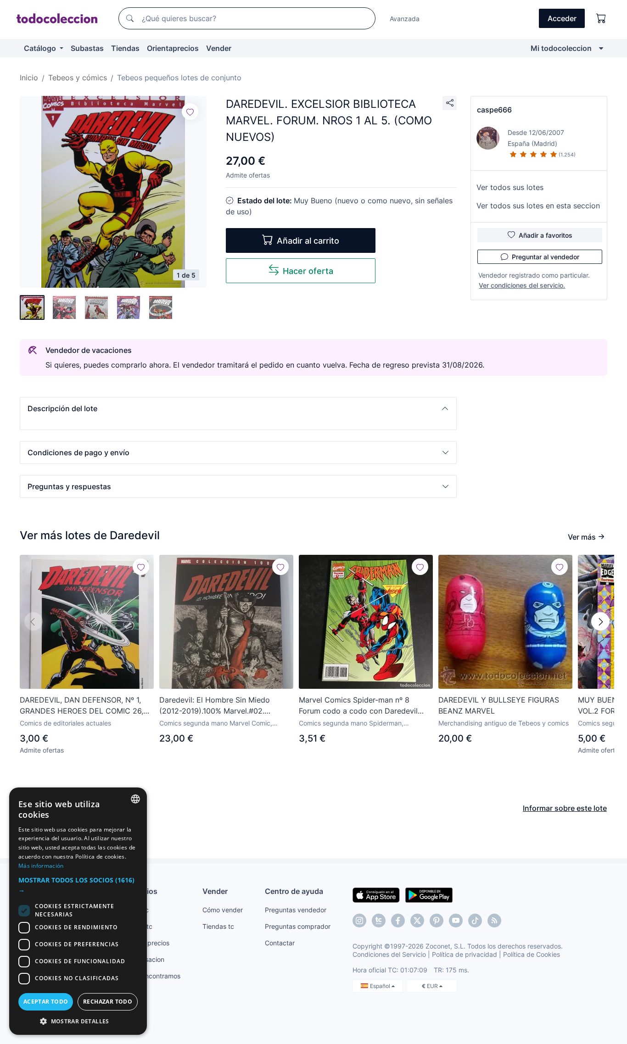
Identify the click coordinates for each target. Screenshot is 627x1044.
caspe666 (494, 109)
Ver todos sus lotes (509, 187)
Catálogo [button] (41, 48)
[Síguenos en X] (417, 920)
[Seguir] (190, 111)
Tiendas (125, 48)
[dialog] (78, 911)
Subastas (87, 48)
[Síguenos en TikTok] (475, 920)
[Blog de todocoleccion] (494, 920)
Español (381, 986)
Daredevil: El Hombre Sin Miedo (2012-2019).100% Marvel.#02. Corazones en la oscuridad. (214, 705)
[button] (238, 408)
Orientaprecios (173, 48)
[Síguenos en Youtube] (456, 920)
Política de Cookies (531, 954)
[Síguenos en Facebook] (398, 920)
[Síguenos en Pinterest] (436, 920)
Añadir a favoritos (545, 235)
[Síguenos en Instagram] (359, 920)
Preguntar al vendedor (545, 257)
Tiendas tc (218, 926)
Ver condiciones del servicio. (522, 285)
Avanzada (405, 18)
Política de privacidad (464, 954)
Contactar (280, 943)
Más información (41, 866)
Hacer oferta (308, 271)
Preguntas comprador (297, 926)
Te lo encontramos (152, 976)
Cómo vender (222, 910)
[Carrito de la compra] (601, 18)
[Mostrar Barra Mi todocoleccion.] (601, 48)
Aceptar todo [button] (45, 1001)
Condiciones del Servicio (389, 954)
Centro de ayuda (294, 891)
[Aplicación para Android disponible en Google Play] (429, 894)
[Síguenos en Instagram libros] (379, 920)
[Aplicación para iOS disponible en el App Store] (376, 894)
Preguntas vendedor (295, 910)
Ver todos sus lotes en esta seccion (538, 205)
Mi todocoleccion (561, 48)
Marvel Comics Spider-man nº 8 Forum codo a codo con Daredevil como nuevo (358, 705)
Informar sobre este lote (565, 808)
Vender (218, 48)
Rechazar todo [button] (107, 1001)
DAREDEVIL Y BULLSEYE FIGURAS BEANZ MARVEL (498, 705)
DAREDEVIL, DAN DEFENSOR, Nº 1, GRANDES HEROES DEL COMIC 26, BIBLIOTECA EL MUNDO (81, 705)
